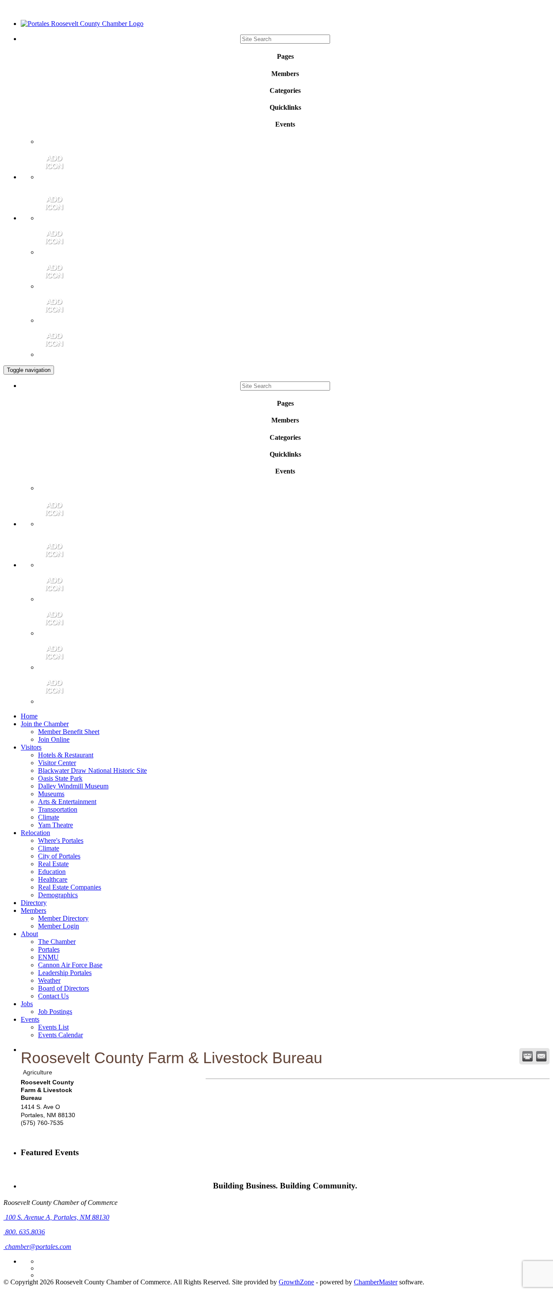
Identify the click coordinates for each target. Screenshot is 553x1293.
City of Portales (59, 856)
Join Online (54, 739)
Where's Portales (60, 840)
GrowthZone (296, 1282)
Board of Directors (63, 988)
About (29, 933)
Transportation (57, 809)
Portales (49, 949)
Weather (49, 980)
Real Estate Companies (69, 887)
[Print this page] (527, 1056)
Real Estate (53, 863)
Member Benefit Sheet (68, 731)
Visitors (31, 747)
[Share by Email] (541, 1056)
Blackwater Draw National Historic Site (92, 770)
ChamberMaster (375, 1282)
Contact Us (53, 996)
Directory (34, 902)
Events (30, 1019)
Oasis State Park (60, 778)
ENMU (48, 957)
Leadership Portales (65, 972)
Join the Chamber (45, 724)
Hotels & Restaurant (65, 755)
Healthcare (52, 879)
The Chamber (57, 941)
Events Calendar (60, 1035)
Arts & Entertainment (67, 801)
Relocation (35, 832)
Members (33, 910)
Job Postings (55, 1011)
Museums (51, 793)
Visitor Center (57, 762)
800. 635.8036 (24, 1232)
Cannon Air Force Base (70, 965)
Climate (48, 817)
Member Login (58, 926)
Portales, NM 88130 (57, 1217)
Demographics (58, 895)
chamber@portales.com (37, 1246)
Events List (53, 1027)
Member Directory (63, 918)
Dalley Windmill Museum (73, 786)
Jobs (27, 1003)
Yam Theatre (55, 825)
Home (29, 716)
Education (52, 871)
